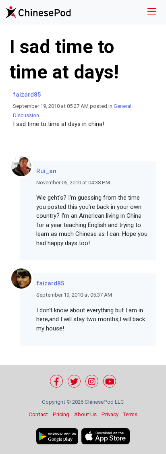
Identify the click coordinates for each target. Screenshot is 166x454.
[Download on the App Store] (105, 436)
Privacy (110, 414)
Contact (38, 414)
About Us (85, 414)
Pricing (61, 414)
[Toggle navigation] (152, 12)
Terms (130, 414)
